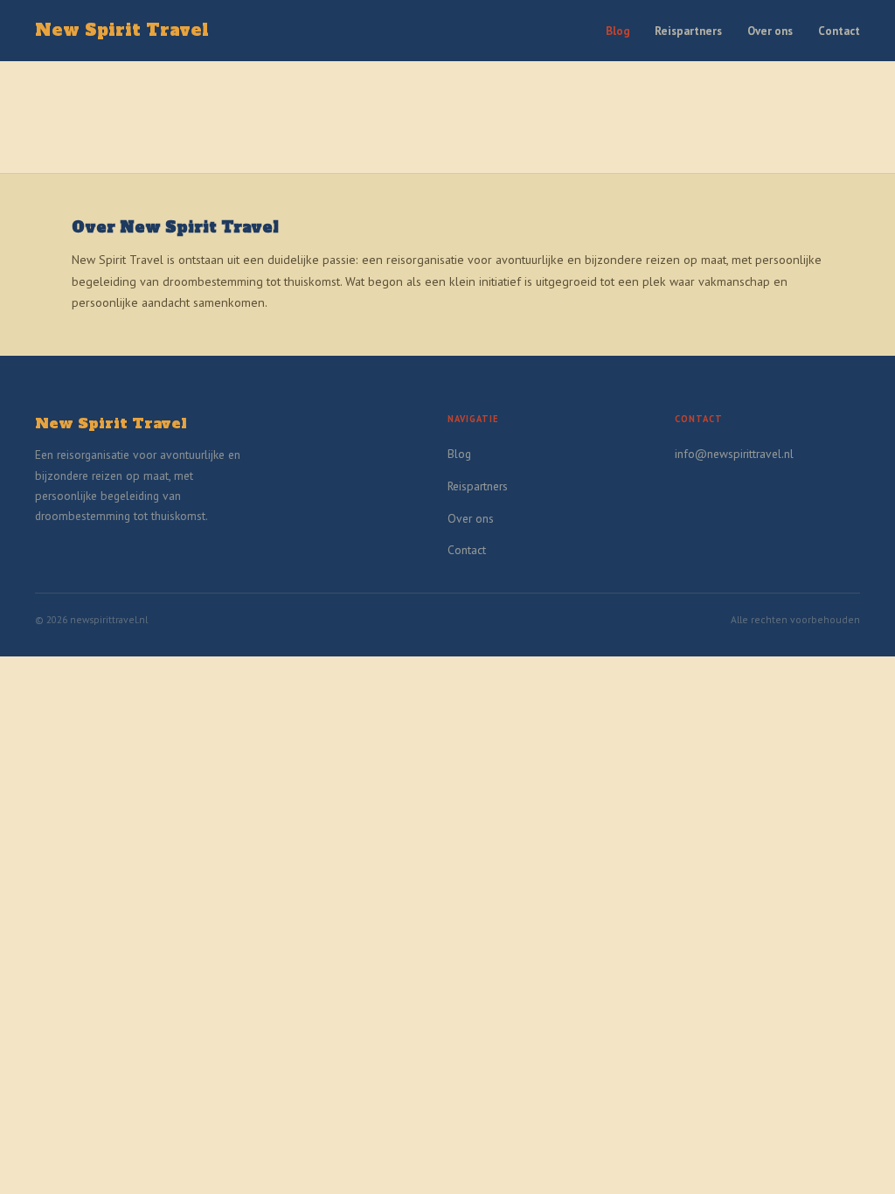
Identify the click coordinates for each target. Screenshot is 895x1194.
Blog (618, 31)
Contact (839, 31)
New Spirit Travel (122, 30)
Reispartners (688, 31)
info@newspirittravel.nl (734, 454)
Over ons (770, 31)
